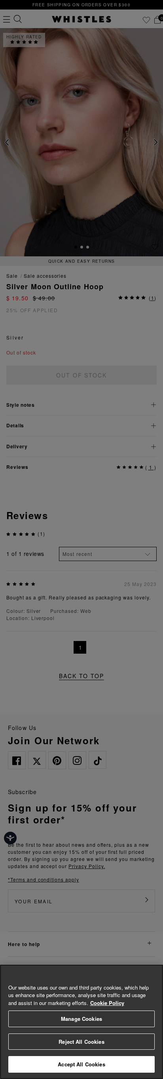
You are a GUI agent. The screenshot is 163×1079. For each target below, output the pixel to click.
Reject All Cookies (81, 1041)
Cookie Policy (107, 1003)
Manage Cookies (81, 1018)
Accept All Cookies (81, 1064)
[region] (81, 1022)
